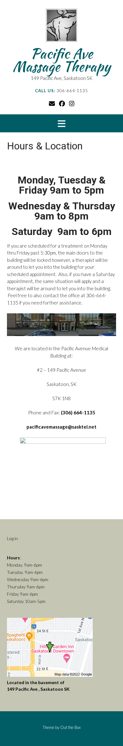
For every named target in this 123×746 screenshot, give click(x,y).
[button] (61, 123)
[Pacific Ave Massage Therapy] (61, 27)
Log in (12, 538)
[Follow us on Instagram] (71, 103)
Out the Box (70, 727)
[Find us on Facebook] (62, 103)
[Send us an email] (52, 103)
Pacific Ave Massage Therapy (61, 60)
